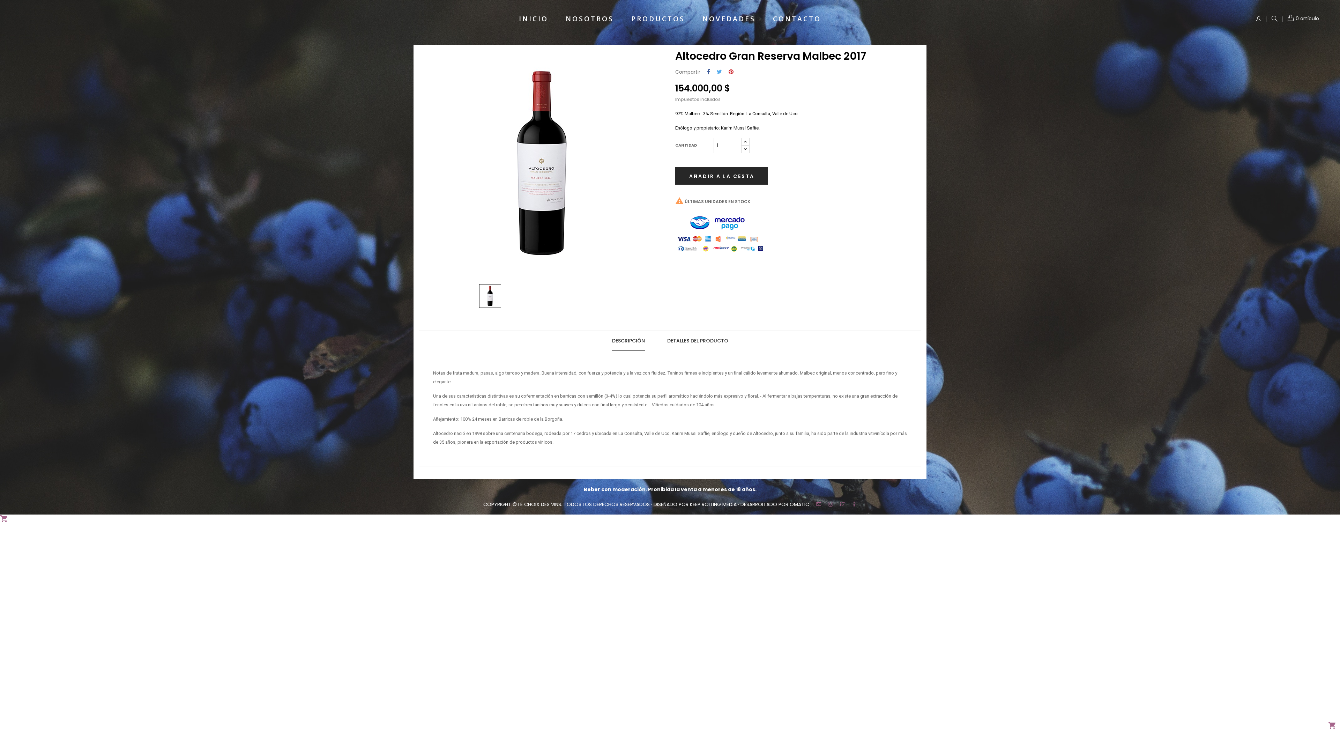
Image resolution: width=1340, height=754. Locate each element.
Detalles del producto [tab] (697, 340)
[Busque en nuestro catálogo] (1274, 19)
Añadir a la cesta (721, 176)
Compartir (708, 72)
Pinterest (731, 72)
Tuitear (719, 72)
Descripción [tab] (628, 340)
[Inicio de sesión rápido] (1258, 19)
